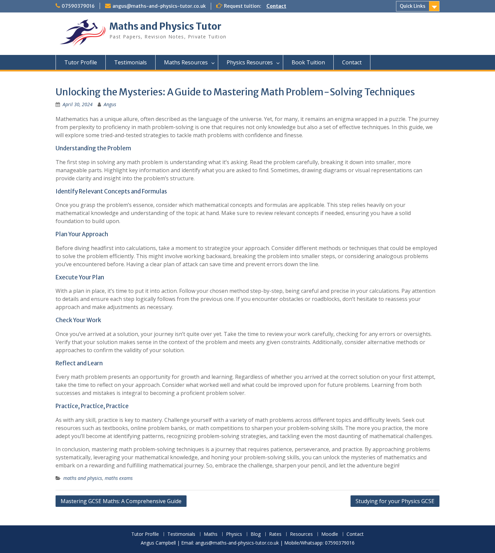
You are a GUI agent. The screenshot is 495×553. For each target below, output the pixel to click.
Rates (275, 534)
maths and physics (82, 478)
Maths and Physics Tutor (165, 26)
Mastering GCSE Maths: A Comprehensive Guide (121, 501)
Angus (110, 104)
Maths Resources (186, 62)
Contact (276, 6)
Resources (301, 534)
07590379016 (78, 6)
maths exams (119, 478)
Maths (211, 534)
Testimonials (130, 62)
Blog (256, 534)
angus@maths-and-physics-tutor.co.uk (159, 6)
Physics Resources (250, 62)
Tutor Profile (80, 62)
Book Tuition (308, 62)
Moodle (329, 534)
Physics (234, 534)
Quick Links (412, 6)
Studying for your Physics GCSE (395, 501)
